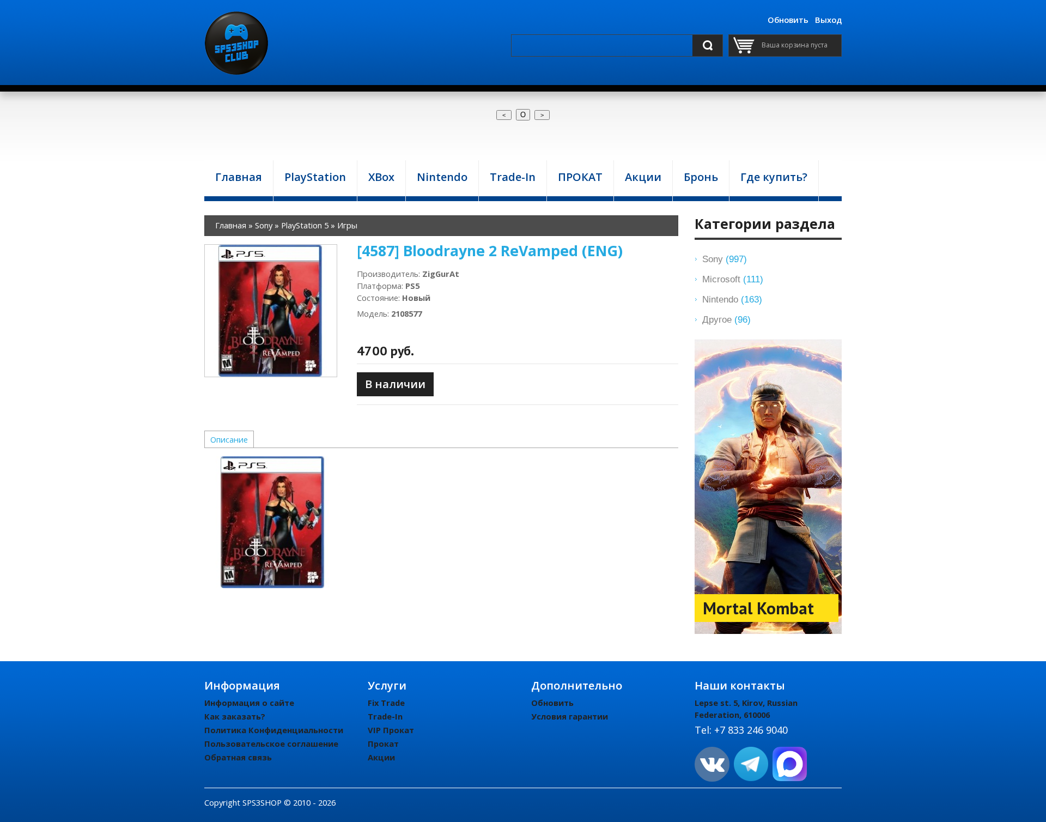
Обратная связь (238, 757)
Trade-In (385, 716)
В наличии (395, 384)
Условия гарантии (569, 716)
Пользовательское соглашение (271, 743)
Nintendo (732, 299)
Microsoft (732, 279)
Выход (828, 19)
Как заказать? (234, 716)
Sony (724, 258)
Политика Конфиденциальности (273, 729)
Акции (381, 757)
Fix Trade (386, 702)
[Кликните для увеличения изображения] (271, 311)
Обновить (788, 19)
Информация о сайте (249, 702)
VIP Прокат (391, 729)
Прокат (383, 743)
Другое (726, 319)
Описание (229, 439)
